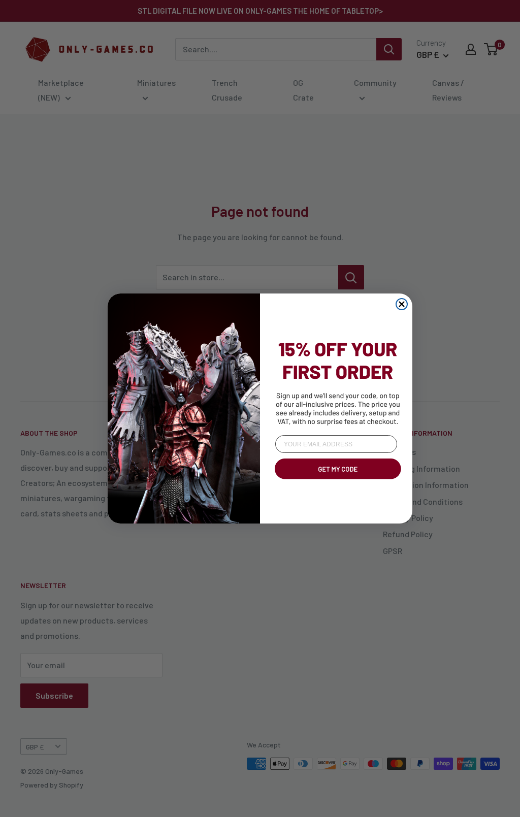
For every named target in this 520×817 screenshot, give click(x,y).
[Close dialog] (401, 304)
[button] (336, 481)
